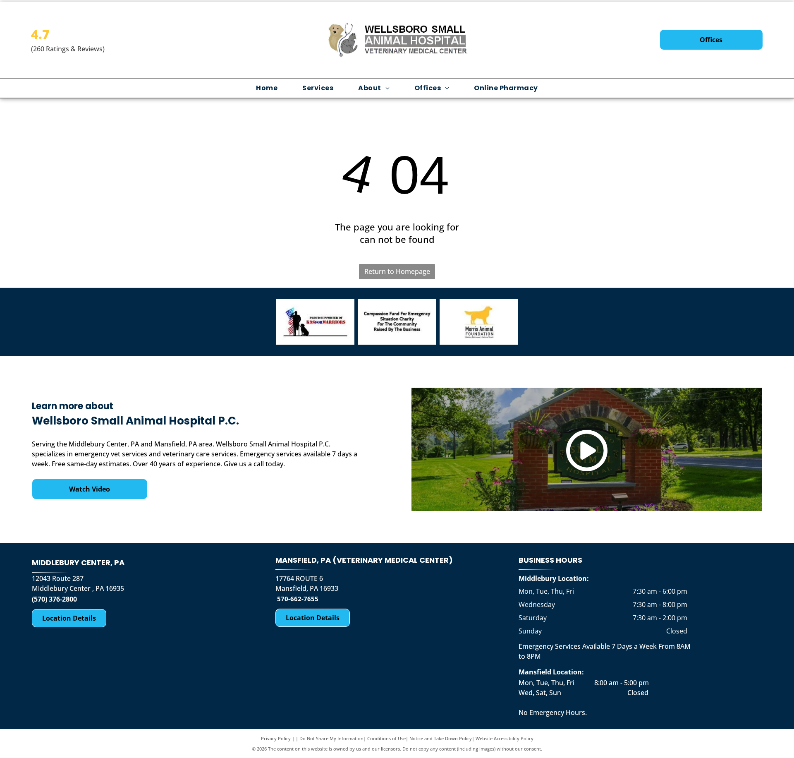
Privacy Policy (276, 738)
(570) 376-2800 (54, 599)
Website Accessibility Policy (504, 738)
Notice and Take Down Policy (440, 738)
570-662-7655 (297, 599)
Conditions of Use (386, 738)
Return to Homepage (397, 271)
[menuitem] (267, 88)
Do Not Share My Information (331, 738)
